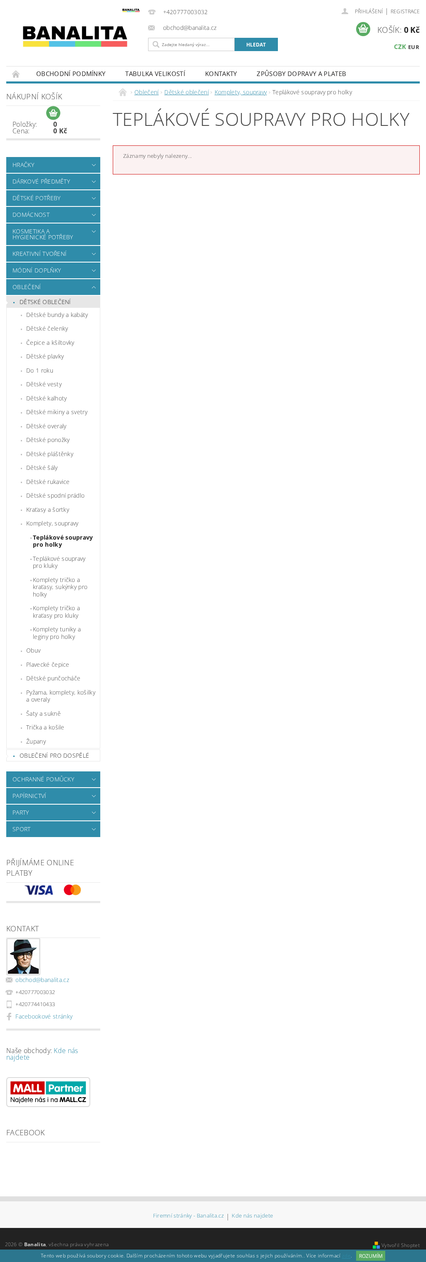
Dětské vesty (44, 384)
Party (20, 812)
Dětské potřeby (36, 198)
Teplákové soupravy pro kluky (59, 562)
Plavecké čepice (47, 664)
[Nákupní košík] (53, 113)
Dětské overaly (46, 426)
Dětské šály (42, 467)
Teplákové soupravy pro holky (63, 541)
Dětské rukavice (48, 482)
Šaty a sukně (43, 713)
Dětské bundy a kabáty (57, 315)
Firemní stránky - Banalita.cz (188, 1216)
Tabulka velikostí (155, 73)
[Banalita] (75, 35)
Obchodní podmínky (70, 73)
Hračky (23, 165)
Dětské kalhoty (46, 398)
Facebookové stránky (43, 1016)
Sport (21, 829)
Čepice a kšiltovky (50, 342)
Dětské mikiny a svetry (56, 412)
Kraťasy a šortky (47, 509)
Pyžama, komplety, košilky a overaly (60, 696)
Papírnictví (29, 796)
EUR (413, 47)
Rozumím (371, 1256)
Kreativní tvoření (39, 254)
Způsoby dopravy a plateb (301, 73)
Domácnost (31, 215)
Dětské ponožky (47, 440)
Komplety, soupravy (52, 523)
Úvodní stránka (16, 73)
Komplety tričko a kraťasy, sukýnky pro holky (60, 587)
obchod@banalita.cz (42, 980)
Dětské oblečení (45, 302)
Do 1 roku (39, 370)
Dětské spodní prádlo (55, 495)
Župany (36, 741)
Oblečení (26, 287)
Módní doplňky (36, 270)
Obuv (33, 650)
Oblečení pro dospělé (54, 755)
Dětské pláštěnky (49, 454)
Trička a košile (45, 727)
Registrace (405, 11)
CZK (400, 46)
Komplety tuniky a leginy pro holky (57, 633)
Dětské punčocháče (53, 678)
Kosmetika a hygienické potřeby (42, 234)
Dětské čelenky (47, 328)
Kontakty (221, 73)
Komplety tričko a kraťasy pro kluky (56, 611)
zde (346, 1256)
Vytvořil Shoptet (400, 1245)
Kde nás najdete (252, 1216)
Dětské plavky (45, 356)
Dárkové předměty (41, 181)
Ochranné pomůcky (43, 779)
